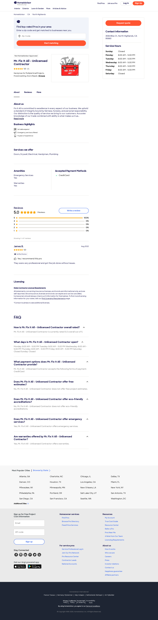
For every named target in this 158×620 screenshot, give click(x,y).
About (17, 92)
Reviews (28, 92)
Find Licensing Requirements (53, 298)
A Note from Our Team (114, 536)
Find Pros (65, 518)
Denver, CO (24, 482)
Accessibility (90, 602)
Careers (108, 556)
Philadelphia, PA (26, 493)
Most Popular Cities (21, 470)
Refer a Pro (109, 529)
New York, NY (117, 487)
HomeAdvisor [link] (19, 14)
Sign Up (138, 3)
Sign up (29, 541)
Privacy (65, 601)
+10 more (41, 76)
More (48, 9)
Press (107, 560)
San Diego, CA (26, 498)
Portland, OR (56, 493)
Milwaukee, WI (26, 487)
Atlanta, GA (24, 476)
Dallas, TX (115, 476)
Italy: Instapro (79, 595)
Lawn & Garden (37, 9)
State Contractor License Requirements (30, 288)
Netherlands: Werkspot (94, 595)
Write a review (73, 210)
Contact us (109, 568)
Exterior (26, 9)
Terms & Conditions (93, 606)
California (72, 601)
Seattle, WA (85, 498)
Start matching (51, 43)
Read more (19, 118)
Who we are (110, 553)
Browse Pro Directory (70, 521)
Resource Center (112, 525)
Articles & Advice (59, 9)
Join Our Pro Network (70, 553)
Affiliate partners (112, 575)
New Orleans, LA (88, 487)
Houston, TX (55, 482)
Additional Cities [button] (20, 504)
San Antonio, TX (118, 493)
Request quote (123, 23)
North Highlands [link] (39, 14)
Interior (17, 9)
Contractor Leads (69, 560)
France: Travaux (49, 595)
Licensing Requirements (114, 540)
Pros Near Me (110, 532)
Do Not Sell (81, 601)
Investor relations (112, 564)
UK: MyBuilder (109, 595)
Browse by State (40, 470)
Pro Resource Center (70, 556)
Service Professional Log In (72, 549)
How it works (110, 549)
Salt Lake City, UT (88, 493)
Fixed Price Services (70, 525)
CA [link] (28, 14)
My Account (110, 518)
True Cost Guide (111, 521)
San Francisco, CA (58, 498)
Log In (126, 3)
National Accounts (69, 564)
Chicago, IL (85, 476)
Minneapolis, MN (57, 487)
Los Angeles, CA (88, 482)
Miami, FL (115, 482)
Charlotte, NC (56, 476)
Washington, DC (118, 498)
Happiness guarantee (113, 571)
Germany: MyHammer (65, 595)
